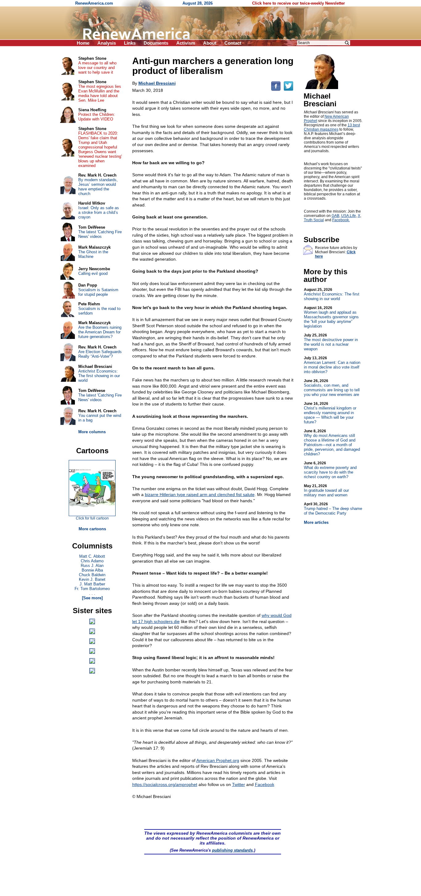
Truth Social (314, 220)
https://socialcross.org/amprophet (164, 784)
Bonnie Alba (92, 570)
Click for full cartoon (92, 518)
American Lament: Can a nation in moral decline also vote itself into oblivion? (332, 365)
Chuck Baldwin (92, 574)
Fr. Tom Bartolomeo (92, 588)
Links (130, 43)
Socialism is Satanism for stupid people (98, 292)
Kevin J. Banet (92, 579)
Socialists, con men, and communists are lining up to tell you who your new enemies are (332, 388)
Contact (232, 43)
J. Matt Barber (92, 584)
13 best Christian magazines (332, 127)
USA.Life (348, 216)
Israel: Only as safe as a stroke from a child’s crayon (98, 212)
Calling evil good (93, 273)
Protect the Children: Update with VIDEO (96, 116)
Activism (185, 43)
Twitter (238, 784)
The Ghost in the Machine (93, 254)
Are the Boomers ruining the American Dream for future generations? (99, 332)
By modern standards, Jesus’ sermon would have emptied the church (98, 186)
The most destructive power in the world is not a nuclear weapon (331, 342)
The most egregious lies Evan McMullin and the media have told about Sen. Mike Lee (99, 93)
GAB (335, 216)
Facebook (264, 784)
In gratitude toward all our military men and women (326, 490)
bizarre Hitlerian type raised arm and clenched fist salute (200, 494)
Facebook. (341, 220)
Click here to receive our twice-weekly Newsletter (298, 3)
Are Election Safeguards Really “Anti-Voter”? (100, 354)
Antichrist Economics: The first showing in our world (331, 294)
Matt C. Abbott (92, 556)
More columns (92, 432)
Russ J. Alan (92, 565)
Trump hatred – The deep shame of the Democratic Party (333, 508)
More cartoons (92, 529)
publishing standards (232, 850)
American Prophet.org (217, 760)
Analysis (106, 43)
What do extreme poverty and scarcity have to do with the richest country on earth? (330, 470)
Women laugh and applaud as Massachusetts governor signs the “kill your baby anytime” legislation (331, 317)
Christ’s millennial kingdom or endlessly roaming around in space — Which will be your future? (330, 412)
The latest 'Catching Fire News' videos (100, 234)
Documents (156, 43)
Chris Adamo (92, 561)
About (209, 43)
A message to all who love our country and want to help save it (97, 68)
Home (83, 43)
